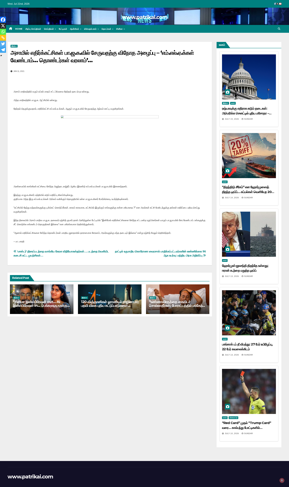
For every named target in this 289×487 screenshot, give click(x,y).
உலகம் (233, 103)
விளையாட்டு (233, 417)
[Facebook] (3, 20)
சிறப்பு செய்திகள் (33, 29)
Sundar (248, 119)
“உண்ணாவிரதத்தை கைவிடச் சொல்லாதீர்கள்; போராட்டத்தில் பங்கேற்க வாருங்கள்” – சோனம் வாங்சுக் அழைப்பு (177, 305)
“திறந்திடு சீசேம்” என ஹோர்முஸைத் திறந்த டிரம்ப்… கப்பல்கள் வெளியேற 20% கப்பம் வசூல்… (248, 192)
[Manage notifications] (282, 480)
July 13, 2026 (232, 276)
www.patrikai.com (144, 17)
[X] (3, 26)
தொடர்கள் (107, 29)
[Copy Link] (3, 38)
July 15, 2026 (232, 119)
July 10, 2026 (232, 433)
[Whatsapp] (3, 32)
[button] (279, 29)
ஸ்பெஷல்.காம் (90, 29)
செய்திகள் (49, 29)
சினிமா (119, 29)
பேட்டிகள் (63, 29)
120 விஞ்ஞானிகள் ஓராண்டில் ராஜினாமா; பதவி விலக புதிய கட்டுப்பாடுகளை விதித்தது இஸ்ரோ (109, 305)
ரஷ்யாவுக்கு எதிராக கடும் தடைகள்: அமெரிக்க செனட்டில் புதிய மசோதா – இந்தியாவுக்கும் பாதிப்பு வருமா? (245, 113)
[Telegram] (3, 50)
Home (18, 29)
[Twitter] (3, 44)
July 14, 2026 (232, 198)
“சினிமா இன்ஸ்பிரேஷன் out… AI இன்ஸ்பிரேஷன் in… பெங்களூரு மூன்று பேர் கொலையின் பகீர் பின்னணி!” (40, 305)
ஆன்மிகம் (75, 29)
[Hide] (1, 55)
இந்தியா (14, 46)
